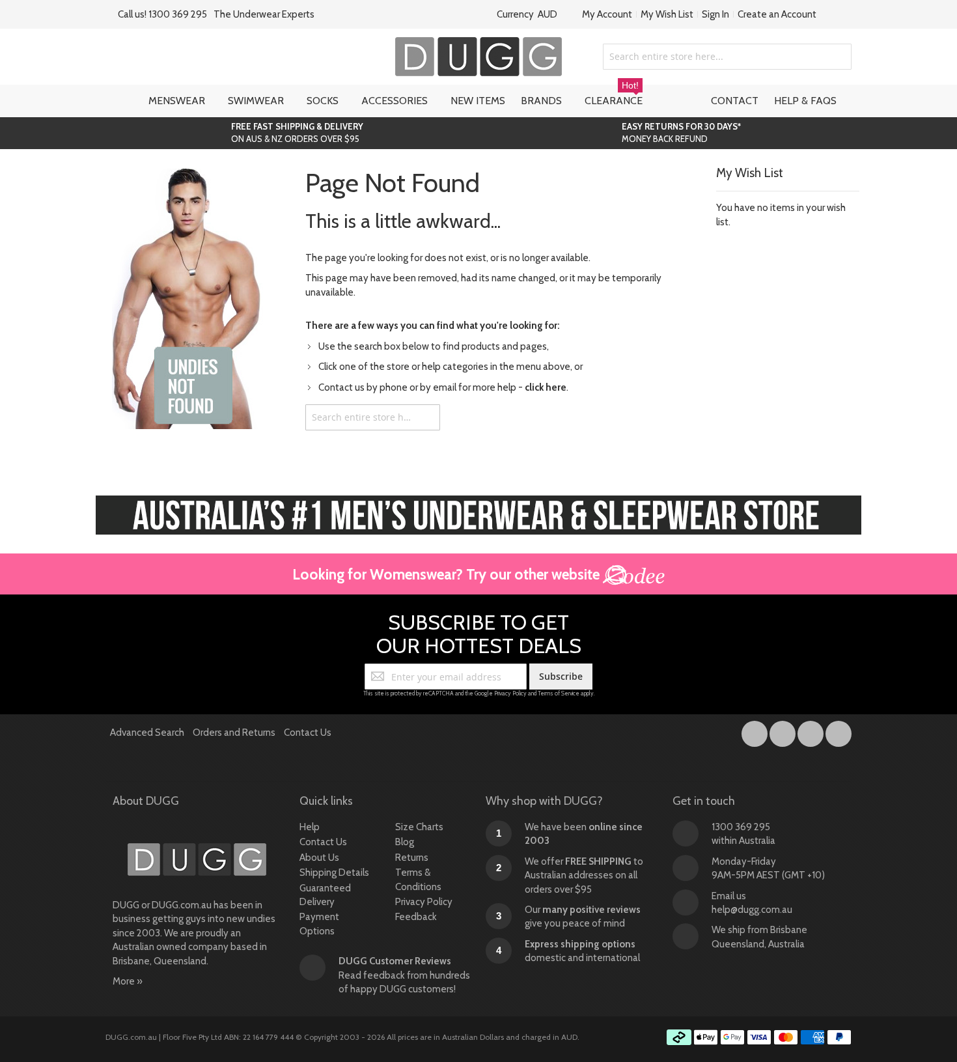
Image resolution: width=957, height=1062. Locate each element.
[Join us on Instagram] (784, 731)
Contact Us (307, 732)
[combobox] (727, 57)
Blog (404, 842)
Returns (411, 857)
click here (545, 387)
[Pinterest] (838, 731)
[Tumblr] (811, 731)
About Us (319, 857)
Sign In (715, 14)
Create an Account (777, 14)
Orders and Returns (234, 732)
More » (128, 981)
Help (309, 827)
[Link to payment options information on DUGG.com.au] (759, 1039)
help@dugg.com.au (752, 909)
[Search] (427, 417)
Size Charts (419, 827)
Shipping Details (334, 872)
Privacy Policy (510, 693)
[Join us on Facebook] (756, 731)
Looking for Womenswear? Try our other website (447, 574)
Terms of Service (558, 693)
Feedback (416, 917)
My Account (607, 14)
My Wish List (667, 14)
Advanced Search (147, 732)
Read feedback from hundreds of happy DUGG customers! (404, 975)
